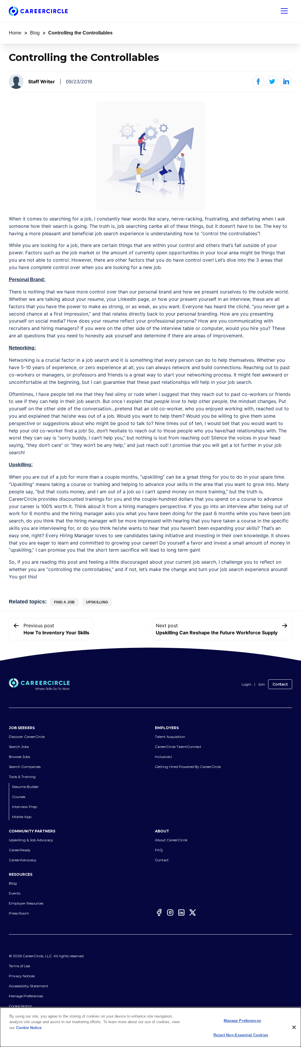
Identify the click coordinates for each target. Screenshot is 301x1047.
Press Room (19, 913)
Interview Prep (24, 806)
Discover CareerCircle (27, 736)
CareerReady (20, 850)
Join (261, 684)
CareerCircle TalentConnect (178, 746)
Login (246, 684)
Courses (18, 796)
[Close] (294, 1027)
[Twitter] (192, 912)
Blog (35, 32)
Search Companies (25, 766)
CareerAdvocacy (22, 860)
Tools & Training (22, 776)
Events (14, 893)
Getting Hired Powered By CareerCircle (188, 766)
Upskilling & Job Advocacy (31, 840)
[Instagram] (170, 912)
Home (15, 32)
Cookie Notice (20, 1006)
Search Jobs (19, 746)
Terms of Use (19, 966)
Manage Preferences (26, 996)
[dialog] (150, 1027)
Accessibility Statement (28, 986)
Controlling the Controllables (80, 32)
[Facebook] (159, 912)
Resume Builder (25, 786)
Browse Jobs (19, 756)
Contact (280, 684)
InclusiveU (163, 756)
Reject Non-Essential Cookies (240, 1035)
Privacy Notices (22, 976)
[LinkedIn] (181, 912)
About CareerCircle (171, 840)
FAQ (159, 850)
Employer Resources (26, 903)
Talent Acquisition (170, 736)
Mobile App (21, 816)
